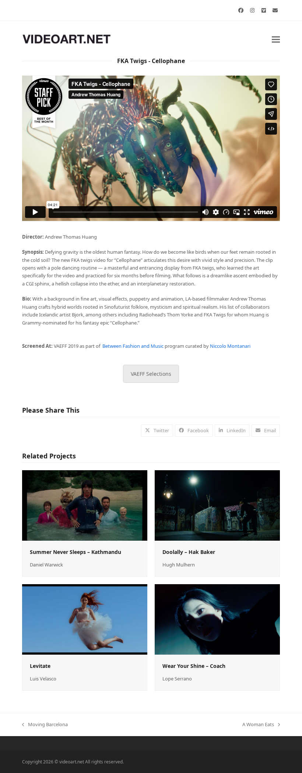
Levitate (40, 665)
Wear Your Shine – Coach (193, 665)
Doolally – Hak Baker (188, 551)
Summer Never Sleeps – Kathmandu (75, 551)
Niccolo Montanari (230, 346)
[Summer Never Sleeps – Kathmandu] (84, 505)
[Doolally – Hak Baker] (217, 505)
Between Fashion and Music (133, 346)
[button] (276, 39)
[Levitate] (84, 619)
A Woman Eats (258, 724)
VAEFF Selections (151, 373)
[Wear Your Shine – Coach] (217, 619)
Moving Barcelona (45, 724)
